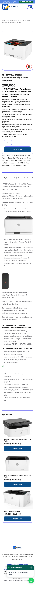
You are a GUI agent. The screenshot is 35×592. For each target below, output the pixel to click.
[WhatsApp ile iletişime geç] (31, 580)
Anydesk (24, 99)
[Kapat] (31, 567)
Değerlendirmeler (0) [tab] (21, 178)
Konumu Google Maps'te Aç (17, 564)
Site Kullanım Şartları (26, 554)
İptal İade (7, 556)
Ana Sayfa (5, 20)
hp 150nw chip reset (22, 160)
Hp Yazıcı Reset (14, 20)
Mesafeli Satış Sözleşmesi (10, 554)
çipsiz (8, 99)
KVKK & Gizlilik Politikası (19, 556)
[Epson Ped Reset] (11, 7)
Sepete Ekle (17, 149)
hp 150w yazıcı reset (18, 165)
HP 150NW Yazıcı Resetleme (12, 92)
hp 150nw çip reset (9, 163)
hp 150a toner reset (20, 158)
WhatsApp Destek (27, 1)
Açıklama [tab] (7, 178)
